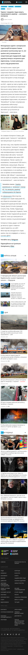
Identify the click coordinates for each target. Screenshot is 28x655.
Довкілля (3, 580)
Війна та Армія (19, 599)
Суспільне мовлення (7, 612)
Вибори (3, 578)
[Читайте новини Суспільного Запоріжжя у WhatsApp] (16, 634)
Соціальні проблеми (21, 597)
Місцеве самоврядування (20, 589)
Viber (12, 246)
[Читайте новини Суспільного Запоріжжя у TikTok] (19, 634)
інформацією (7, 196)
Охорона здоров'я (20, 580)
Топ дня (17, 602)
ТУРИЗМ (3, 8)
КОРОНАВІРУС (18, 6)
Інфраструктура (19, 583)
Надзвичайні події (20, 578)
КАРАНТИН (11, 6)
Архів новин (18, 609)
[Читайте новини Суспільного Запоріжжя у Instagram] (5, 634)
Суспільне (4, 647)
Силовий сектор (6, 592)
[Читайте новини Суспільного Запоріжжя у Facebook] (2, 634)
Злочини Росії (5, 597)
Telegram (14, 240)
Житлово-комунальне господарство (5, 584)
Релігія (17, 594)
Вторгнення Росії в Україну (20, 562)
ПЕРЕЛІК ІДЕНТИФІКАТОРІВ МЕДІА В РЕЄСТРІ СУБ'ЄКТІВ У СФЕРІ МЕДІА (19, 622)
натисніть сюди (20, 649)
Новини (3, 562)
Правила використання (19, 612)
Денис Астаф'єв (8, 19)
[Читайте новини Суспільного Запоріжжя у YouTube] (7, 634)
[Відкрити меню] (26, 2)
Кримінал (3, 573)
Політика (3, 594)
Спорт (2, 599)
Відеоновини (5, 602)
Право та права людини (5, 589)
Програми (4, 619)
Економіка (4, 575)
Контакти (4, 609)
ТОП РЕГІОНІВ (4, 6)
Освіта (16, 575)
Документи (18, 616)
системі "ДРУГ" (6, 236)
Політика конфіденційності (6, 616)
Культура (17, 573)
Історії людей (19, 592)
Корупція (17, 570)
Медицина (9, 8)
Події (2, 570)
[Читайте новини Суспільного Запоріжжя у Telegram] (10, 634)
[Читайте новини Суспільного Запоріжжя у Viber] (13, 634)
